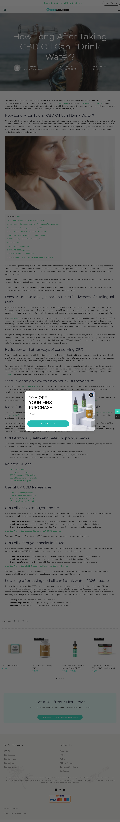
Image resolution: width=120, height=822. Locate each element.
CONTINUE (48, 423)
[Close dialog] (91, 395)
